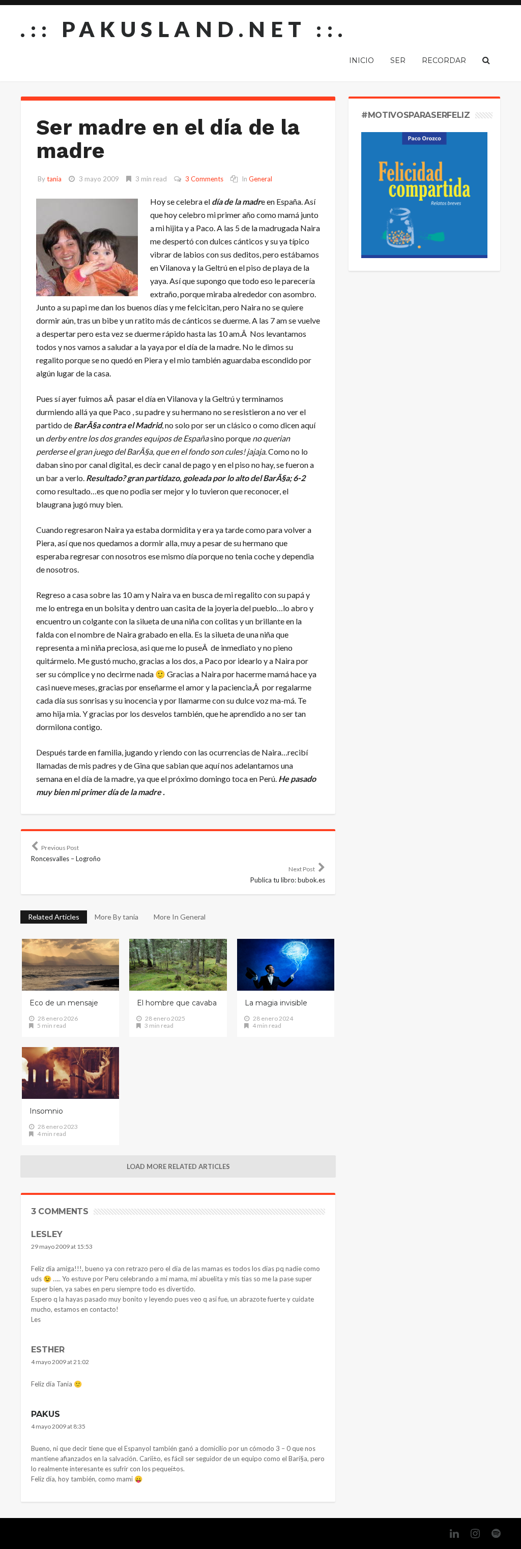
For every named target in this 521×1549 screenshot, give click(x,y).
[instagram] (470, 1533)
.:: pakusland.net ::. (184, 29)
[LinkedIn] (449, 1533)
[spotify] (491, 1533)
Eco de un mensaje (64, 1002)
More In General (180, 916)
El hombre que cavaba (177, 1002)
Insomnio (46, 1111)
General (260, 179)
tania (54, 179)
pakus (45, 1414)
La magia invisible (276, 1002)
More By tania (116, 916)
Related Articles (53, 916)
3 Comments (204, 179)
